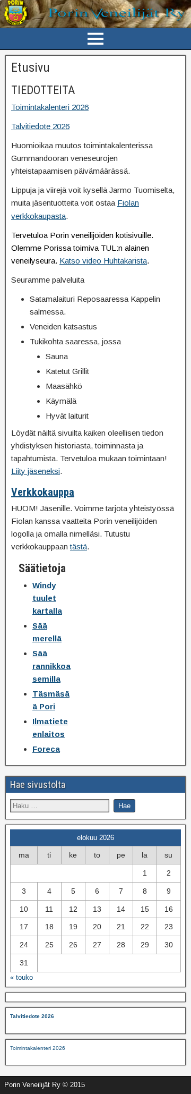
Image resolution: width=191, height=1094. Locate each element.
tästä (78, 546)
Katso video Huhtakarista (103, 260)
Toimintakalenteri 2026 (50, 107)
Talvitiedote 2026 (40, 126)
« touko (21, 977)
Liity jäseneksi (35, 471)
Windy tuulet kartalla (47, 598)
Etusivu (30, 67)
